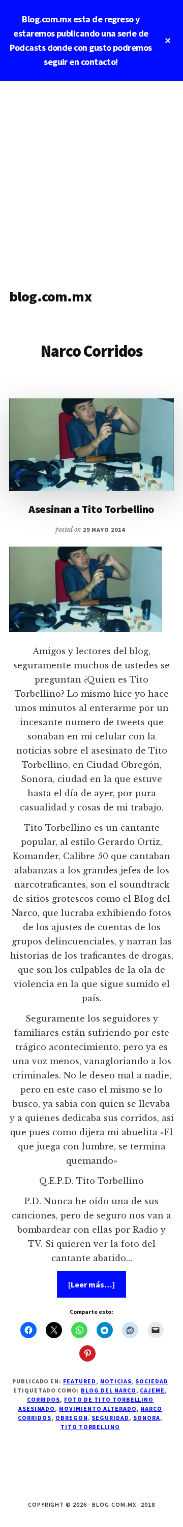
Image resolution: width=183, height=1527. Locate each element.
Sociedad (151, 1381)
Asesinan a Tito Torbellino (91, 509)
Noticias (116, 1381)
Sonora (146, 1417)
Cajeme (152, 1390)
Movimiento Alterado (97, 1408)
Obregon (71, 1417)
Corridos (43, 1399)
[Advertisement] (91, 177)
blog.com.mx (50, 296)
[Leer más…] (97, 1288)
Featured (79, 1381)
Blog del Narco (108, 1390)
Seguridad (110, 1417)
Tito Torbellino (90, 1427)
